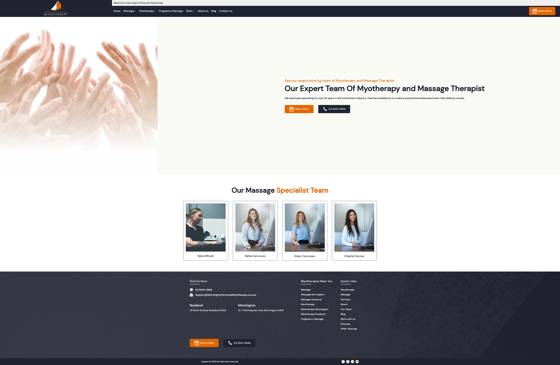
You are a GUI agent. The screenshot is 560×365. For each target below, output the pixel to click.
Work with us (348, 319)
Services (345, 299)
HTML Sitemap (349, 328)
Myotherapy (308, 304)
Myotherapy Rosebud (313, 314)
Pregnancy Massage (312, 319)
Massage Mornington (312, 294)
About (344, 304)
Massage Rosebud (311, 299)
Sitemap (345, 323)
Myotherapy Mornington (314, 309)
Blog (343, 314)
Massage (306, 289)
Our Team (346, 309)
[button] (130, 11)
